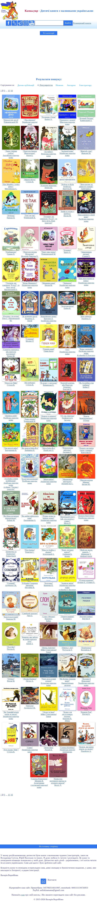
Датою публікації (26, 85)
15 (9, 90)
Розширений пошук (82, 23)
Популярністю (46, 85)
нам (23, 895)
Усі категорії (48, 33)
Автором (71, 85)
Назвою (59, 85)
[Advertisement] (48, 54)
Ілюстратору (85, 85)
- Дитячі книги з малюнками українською (59, 10)
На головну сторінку (48, 846)
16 (12, 90)
